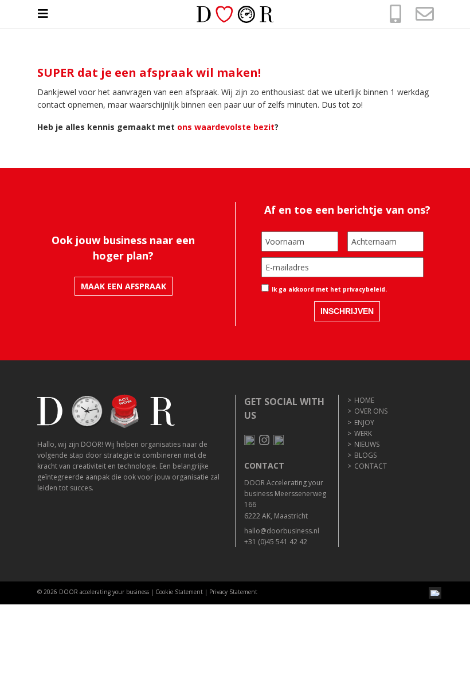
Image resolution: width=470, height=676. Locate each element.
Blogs (365, 455)
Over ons (370, 411)
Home (364, 400)
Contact (370, 466)
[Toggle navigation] (48, 14)
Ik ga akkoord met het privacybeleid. (329, 289)
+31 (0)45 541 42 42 (275, 542)
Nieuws (366, 444)
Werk (363, 433)
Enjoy (364, 422)
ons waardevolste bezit (226, 126)
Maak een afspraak (123, 286)
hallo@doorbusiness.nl (281, 531)
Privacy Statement (233, 592)
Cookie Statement (179, 592)
